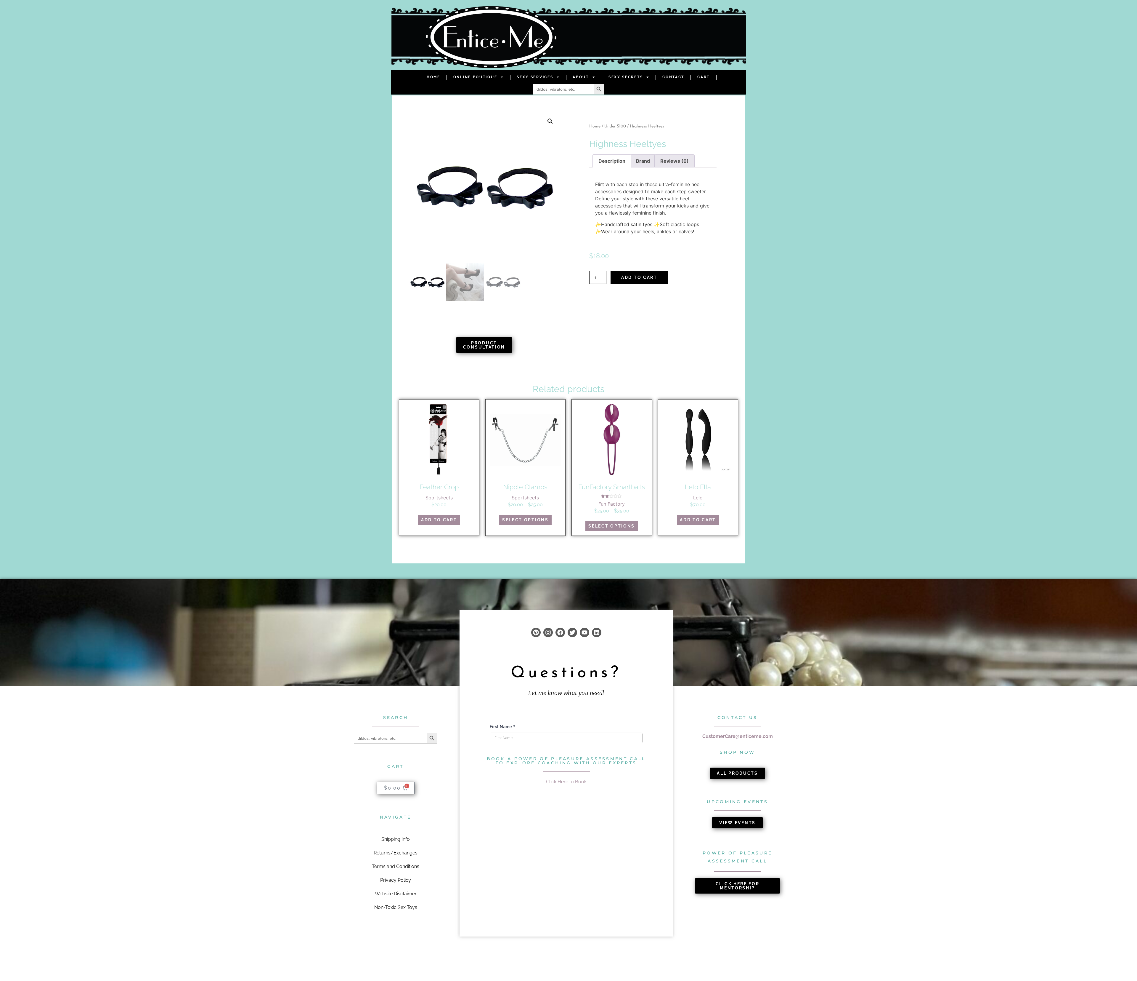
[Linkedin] (596, 632)
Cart (703, 77)
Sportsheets (439, 498)
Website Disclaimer (396, 894)
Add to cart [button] (439, 519)
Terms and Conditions (395, 866)
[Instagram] (548, 632)
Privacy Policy (395, 880)
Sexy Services (535, 77)
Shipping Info (395, 839)
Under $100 (615, 126)
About (581, 77)
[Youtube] (584, 632)
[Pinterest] (536, 632)
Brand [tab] (643, 161)
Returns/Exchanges (395, 853)
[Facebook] (560, 632)
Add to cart (639, 277)
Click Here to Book (566, 782)
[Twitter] (572, 632)
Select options (525, 519)
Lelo (698, 498)
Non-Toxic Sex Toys (395, 907)
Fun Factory (611, 504)
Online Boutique (475, 77)
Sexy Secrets (625, 77)
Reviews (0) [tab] (674, 161)
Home (433, 77)
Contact (673, 77)
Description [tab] (611, 161)
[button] (550, 121)
